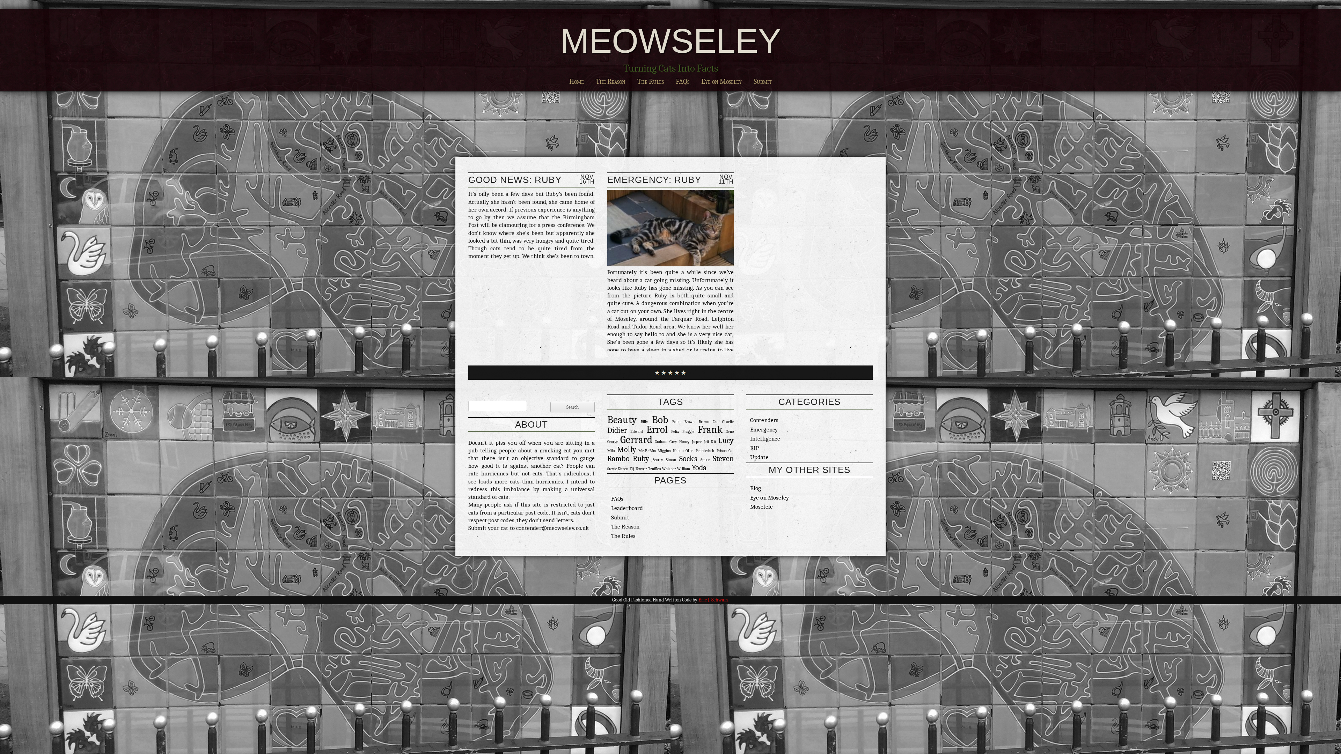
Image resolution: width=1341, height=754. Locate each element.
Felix (675, 431)
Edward (636, 431)
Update (759, 456)
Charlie (728, 422)
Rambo (618, 458)
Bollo (676, 422)
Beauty (622, 420)
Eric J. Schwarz (713, 600)
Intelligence (765, 438)
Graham (661, 441)
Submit (763, 81)
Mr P (642, 451)
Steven (723, 458)
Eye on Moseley (721, 81)
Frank (710, 429)
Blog (755, 488)
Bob (660, 420)
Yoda (699, 467)
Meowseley (670, 41)
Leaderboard (627, 507)
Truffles (654, 469)
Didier (617, 430)
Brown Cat (708, 422)
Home (576, 81)
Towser (641, 469)
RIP (754, 447)
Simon (671, 460)
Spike (705, 460)
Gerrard (636, 439)
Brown (689, 422)
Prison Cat (725, 451)
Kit (713, 441)
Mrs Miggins (660, 451)
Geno (730, 431)
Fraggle (688, 431)
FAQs (682, 81)
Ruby (641, 458)
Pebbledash (705, 451)
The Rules (650, 81)
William (683, 469)
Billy (644, 422)
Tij (632, 469)
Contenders (764, 419)
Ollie (689, 451)
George (612, 441)
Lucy (726, 440)
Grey (673, 441)
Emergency (764, 429)
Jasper (697, 441)
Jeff (706, 441)
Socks (688, 458)
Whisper (669, 469)
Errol (657, 429)
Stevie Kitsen (617, 469)
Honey (684, 441)
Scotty (658, 460)
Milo (611, 451)
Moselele (761, 506)
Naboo (678, 451)
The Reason (610, 81)
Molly (626, 449)
